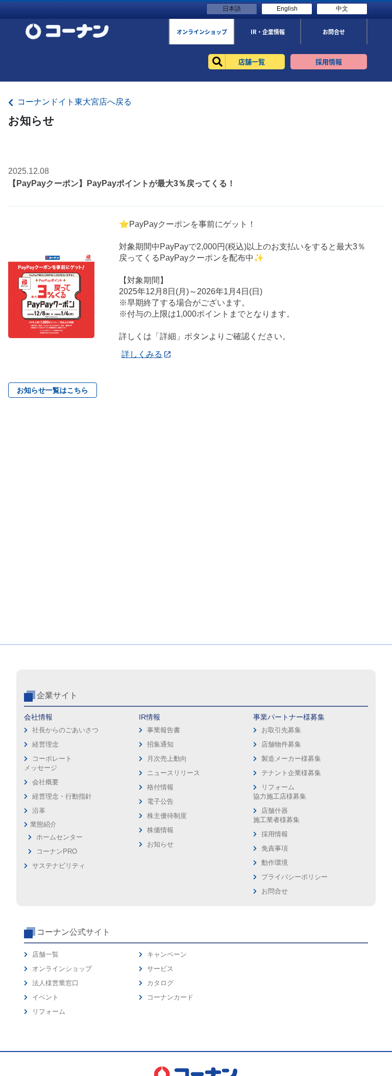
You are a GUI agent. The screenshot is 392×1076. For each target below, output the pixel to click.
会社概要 (45, 782)
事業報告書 (163, 730)
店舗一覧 (45, 954)
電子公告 (160, 801)
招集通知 (160, 744)
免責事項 (274, 848)
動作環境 (274, 862)
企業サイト (57, 695)
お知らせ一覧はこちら (52, 390)
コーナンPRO (56, 851)
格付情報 (160, 787)
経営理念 (45, 744)
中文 (342, 8)
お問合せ (274, 891)
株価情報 (160, 830)
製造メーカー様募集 (291, 758)
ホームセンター (59, 837)
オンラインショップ (62, 968)
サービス (160, 968)
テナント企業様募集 (291, 773)
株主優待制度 (167, 815)
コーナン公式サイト (73, 932)
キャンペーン (167, 954)
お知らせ (160, 844)
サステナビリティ (58, 865)
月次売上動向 (167, 758)
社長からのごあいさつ (65, 730)
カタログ (160, 983)
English (287, 8)
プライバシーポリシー (294, 877)
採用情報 (274, 834)
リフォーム (48, 1011)
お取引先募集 (281, 730)
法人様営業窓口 (55, 983)
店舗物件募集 (281, 744)
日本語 (232, 8)
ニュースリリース (173, 773)
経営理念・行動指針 (62, 796)
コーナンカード (170, 997)
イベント (45, 997)
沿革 (38, 810)
